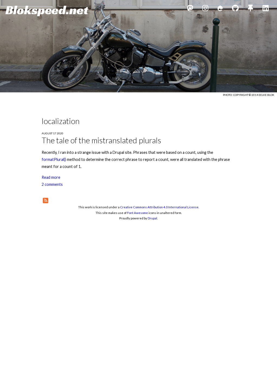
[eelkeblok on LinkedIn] (265, 9)
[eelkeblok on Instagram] (205, 9)
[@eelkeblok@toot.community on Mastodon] (190, 9)
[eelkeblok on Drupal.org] (220, 9)
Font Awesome (137, 213)
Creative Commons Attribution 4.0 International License (159, 207)
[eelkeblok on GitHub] (235, 9)
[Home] (46, 11)
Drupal (152, 218)
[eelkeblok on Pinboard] (250, 9)
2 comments (52, 184)
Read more (51, 177)
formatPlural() (54, 159)
